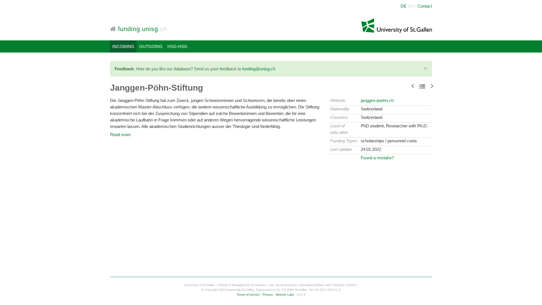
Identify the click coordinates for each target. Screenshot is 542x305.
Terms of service (248, 294)
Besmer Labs (285, 294)
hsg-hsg (177, 46)
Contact (425, 6)
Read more (120, 134)
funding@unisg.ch (258, 68)
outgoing (151, 46)
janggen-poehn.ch (377, 100)
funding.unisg (141, 28)
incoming (123, 46)
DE (403, 6)
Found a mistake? (377, 157)
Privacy (268, 294)
